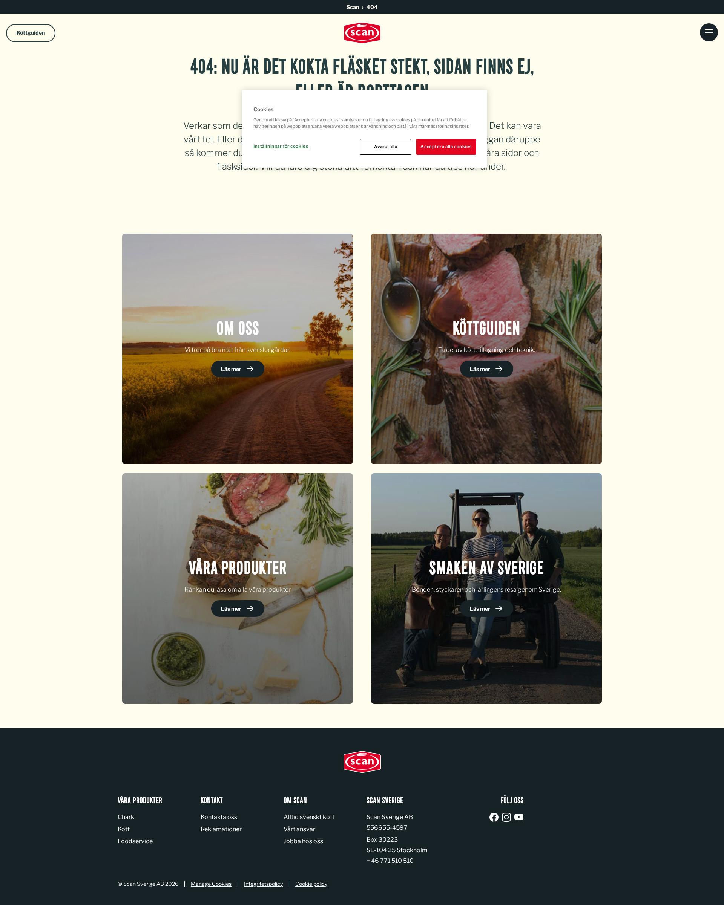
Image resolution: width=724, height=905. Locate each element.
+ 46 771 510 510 (390, 860)
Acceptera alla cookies (446, 146)
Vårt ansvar (299, 829)
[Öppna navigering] (709, 33)
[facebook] (495, 818)
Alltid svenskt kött (309, 817)
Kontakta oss (219, 817)
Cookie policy (311, 884)
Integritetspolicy (263, 884)
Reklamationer (221, 829)
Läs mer (231, 369)
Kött (124, 829)
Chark (126, 817)
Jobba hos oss (303, 841)
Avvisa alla (385, 146)
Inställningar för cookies (280, 146)
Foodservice (135, 841)
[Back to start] (362, 33)
